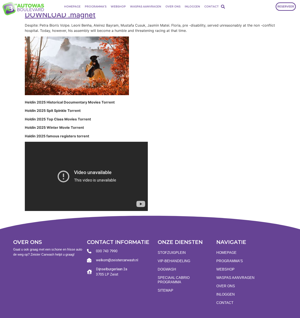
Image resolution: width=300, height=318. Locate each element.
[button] (222, 6)
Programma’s (96, 6)
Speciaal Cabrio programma (174, 280)
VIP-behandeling (174, 261)
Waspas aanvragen (145, 6)
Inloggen (192, 6)
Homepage (72, 6)
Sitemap (165, 290)
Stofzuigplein (172, 252)
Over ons (173, 6)
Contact (211, 6)
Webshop (118, 6)
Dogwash (167, 269)
